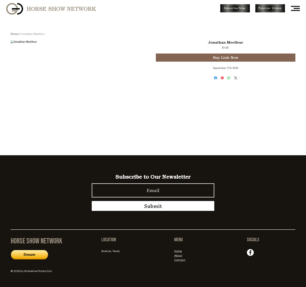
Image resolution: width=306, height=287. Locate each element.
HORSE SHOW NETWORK (61, 9)
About (178, 255)
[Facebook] (250, 252)
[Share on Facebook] (215, 78)
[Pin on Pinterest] (222, 78)
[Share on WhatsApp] (229, 78)
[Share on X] (236, 78)
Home (15, 33)
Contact (179, 260)
